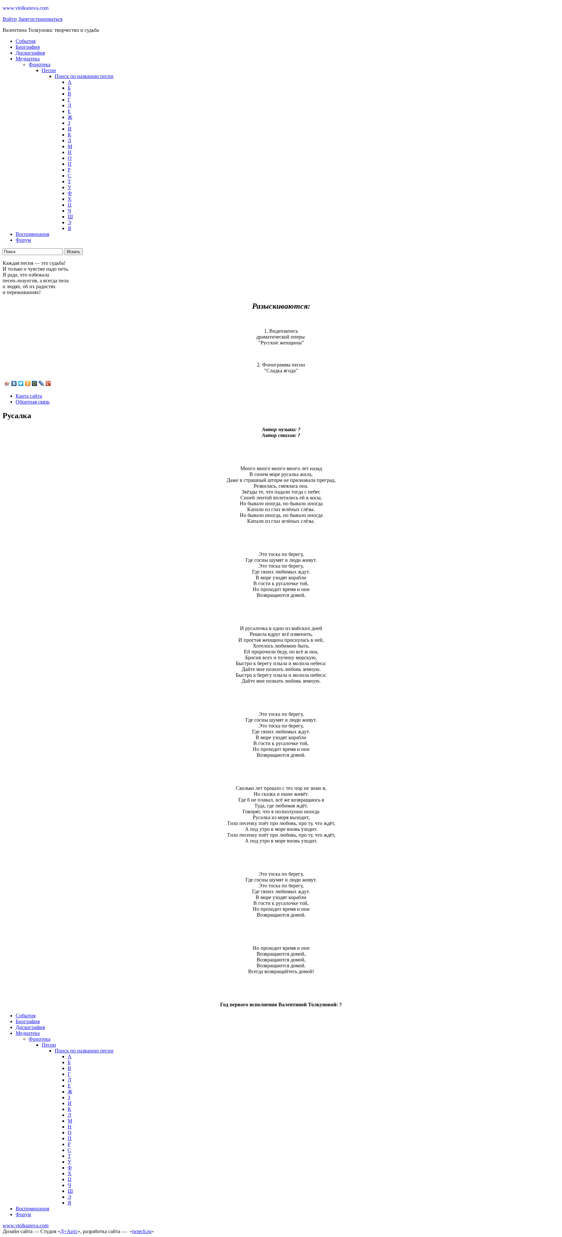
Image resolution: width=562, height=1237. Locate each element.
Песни (49, 70)
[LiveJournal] (41, 383)
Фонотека (39, 64)
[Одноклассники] (27, 383)
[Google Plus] (48, 383)
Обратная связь (32, 402)
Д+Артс (69, 1231)
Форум (23, 240)
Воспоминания (32, 234)
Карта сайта (29, 396)
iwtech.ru (141, 1231)
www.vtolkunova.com (25, 1225)
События (25, 41)
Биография (28, 47)
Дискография (30, 53)
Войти (10, 19)
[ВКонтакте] (14, 383)
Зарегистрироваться (40, 19)
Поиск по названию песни (84, 76)
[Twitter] (21, 383)
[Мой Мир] (34, 383)
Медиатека (28, 58)
